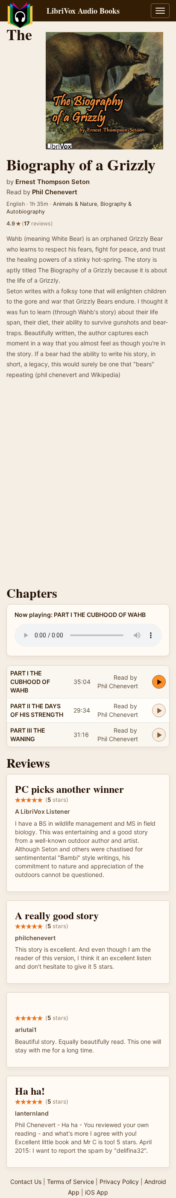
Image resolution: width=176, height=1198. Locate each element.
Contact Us (25, 1181)
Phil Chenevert (54, 192)
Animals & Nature (75, 204)
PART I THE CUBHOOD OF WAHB (30, 681)
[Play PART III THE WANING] (159, 735)
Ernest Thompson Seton (52, 182)
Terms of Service (70, 1181)
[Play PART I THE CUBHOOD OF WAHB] (159, 682)
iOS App (96, 1192)
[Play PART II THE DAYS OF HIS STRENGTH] (159, 710)
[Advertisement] (88, 485)
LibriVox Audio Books (83, 10)
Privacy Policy (119, 1181)
